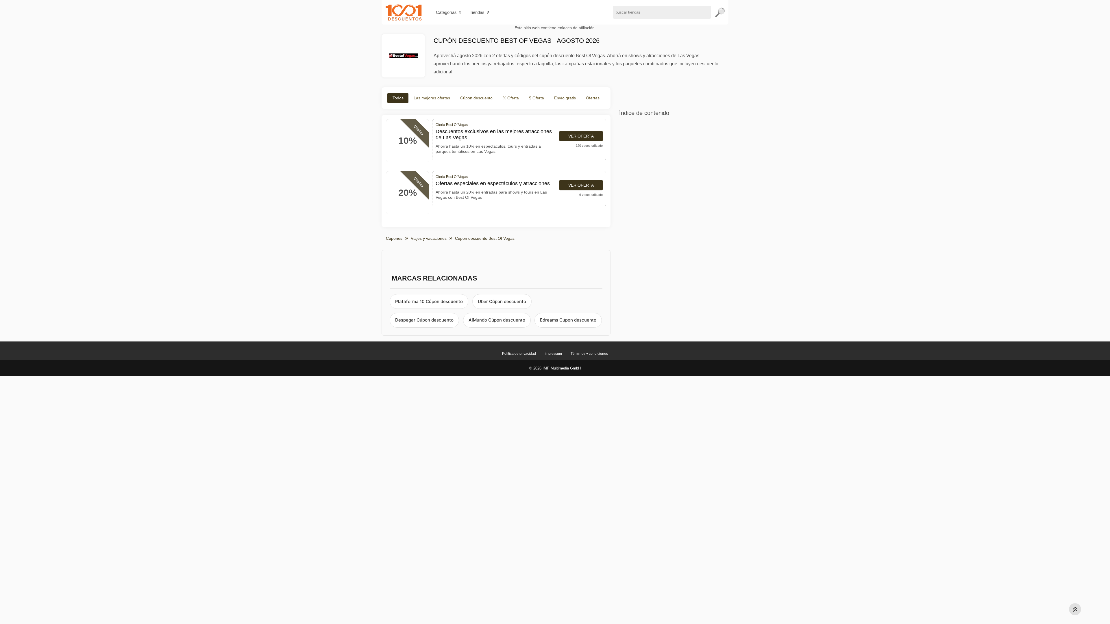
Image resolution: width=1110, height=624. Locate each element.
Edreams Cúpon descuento (568, 320)
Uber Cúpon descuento (502, 301)
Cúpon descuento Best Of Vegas (485, 238)
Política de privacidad (519, 354)
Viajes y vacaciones (429, 238)
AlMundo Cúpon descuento (497, 320)
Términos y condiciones (589, 354)
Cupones (394, 238)
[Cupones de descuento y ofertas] (404, 12)
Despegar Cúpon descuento (424, 320)
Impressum (553, 354)
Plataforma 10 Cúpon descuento (429, 301)
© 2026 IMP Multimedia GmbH (555, 368)
